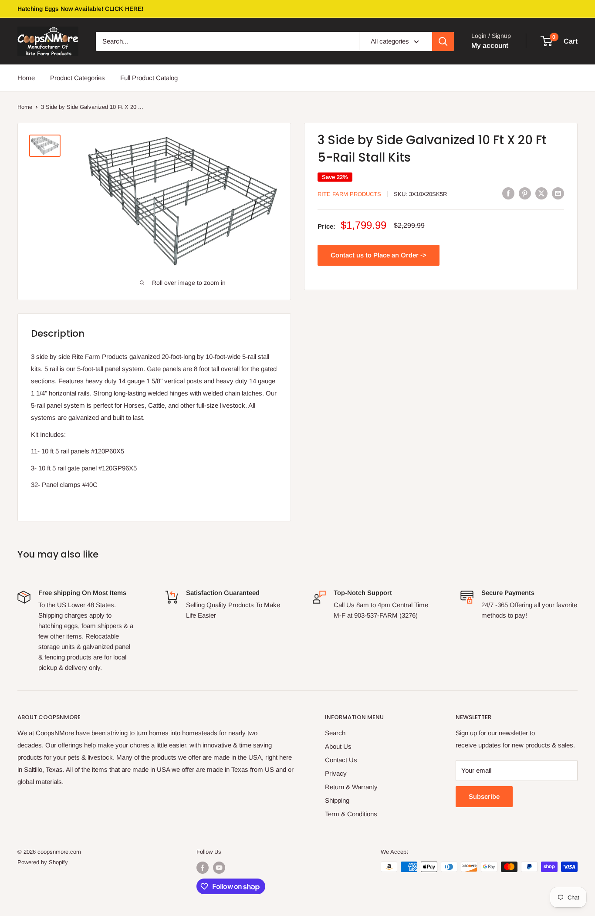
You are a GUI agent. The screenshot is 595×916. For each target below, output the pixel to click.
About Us (338, 746)
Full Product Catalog (149, 77)
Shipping (337, 800)
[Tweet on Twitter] (541, 193)
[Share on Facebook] (508, 193)
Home (26, 77)
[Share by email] (558, 193)
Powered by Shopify (42, 862)
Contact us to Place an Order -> (378, 255)
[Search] (443, 41)
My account (489, 45)
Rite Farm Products (349, 194)
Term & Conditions (351, 814)
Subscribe (484, 796)
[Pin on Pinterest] (525, 193)
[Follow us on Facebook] (202, 868)
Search (335, 733)
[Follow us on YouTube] (219, 868)
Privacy (336, 773)
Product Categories (77, 77)
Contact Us (341, 760)
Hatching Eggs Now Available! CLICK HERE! (80, 8)
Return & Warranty (351, 787)
